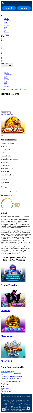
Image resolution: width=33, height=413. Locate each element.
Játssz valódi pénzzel (7, 114)
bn (1, 52)
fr (1, 55)
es (1, 53)
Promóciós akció (7, 64)
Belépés (24, 8)
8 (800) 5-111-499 (15, 381)
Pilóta (6, 24)
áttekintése (4, 383)
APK (5, 27)
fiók (5, 22)
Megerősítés (17, 373)
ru (1, 44)
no (1, 57)
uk (1, 45)
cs (1, 60)
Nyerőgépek (8, 20)
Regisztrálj (9, 8)
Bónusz (6, 32)
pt (1, 48)
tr (1, 62)
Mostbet (6, 19)
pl (1, 50)
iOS (5, 28)
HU (3, 409)
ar (1, 58)
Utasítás (6, 25)
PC (5, 30)
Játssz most (4, 112)
